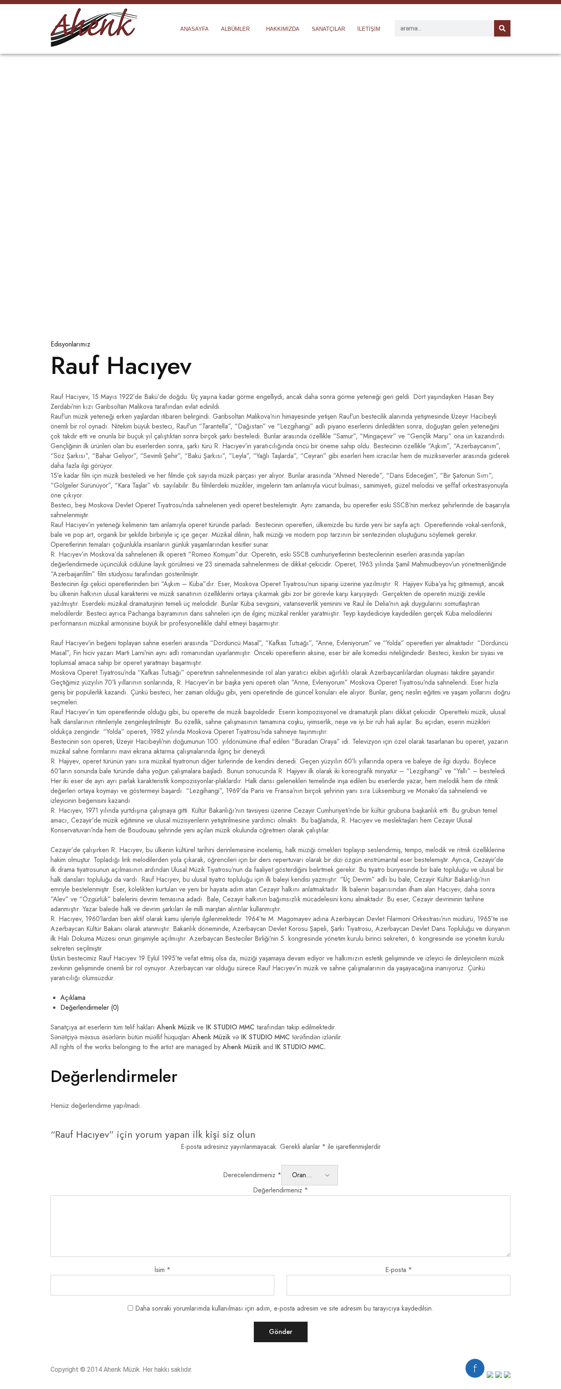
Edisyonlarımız (70, 344)
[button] (237, 29)
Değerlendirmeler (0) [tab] (89, 1007)
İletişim (368, 29)
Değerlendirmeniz (280, 1190)
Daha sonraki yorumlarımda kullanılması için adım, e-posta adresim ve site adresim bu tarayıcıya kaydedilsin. (284, 1308)
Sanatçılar (328, 29)
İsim (162, 1269)
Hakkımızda (282, 29)
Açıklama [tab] (72, 997)
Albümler (235, 29)
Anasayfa (194, 29)
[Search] (502, 28)
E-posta (398, 1269)
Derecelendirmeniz (252, 1175)
